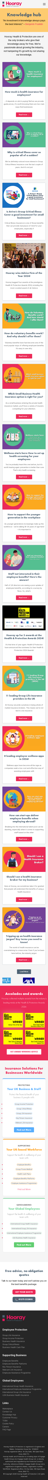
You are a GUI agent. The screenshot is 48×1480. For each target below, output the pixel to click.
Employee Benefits (10, 1361)
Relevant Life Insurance (12, 1370)
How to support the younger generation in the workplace (24, 516)
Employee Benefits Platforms (14, 1364)
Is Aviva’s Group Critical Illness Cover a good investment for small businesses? (24, 214)
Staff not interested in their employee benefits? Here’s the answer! (24, 577)
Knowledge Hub (9, 1415)
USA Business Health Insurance (15, 1395)
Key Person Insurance (11, 1367)
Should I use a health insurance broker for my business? (24, 878)
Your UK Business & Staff (24, 1089)
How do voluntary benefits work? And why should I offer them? (24, 335)
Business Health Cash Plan (13, 1347)
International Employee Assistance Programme (21, 1389)
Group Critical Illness (10, 1344)
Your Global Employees (24, 1209)
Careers (5, 1427)
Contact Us (7, 1412)
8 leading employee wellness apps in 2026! (24, 757)
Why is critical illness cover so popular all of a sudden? (24, 154)
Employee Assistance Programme (16, 1373)
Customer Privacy (9, 1418)
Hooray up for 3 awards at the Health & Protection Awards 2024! (24, 637)
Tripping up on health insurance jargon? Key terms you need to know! (24, 939)
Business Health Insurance (13, 1341)
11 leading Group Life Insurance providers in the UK (24, 697)
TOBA (4, 1421)
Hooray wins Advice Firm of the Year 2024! (24, 274)
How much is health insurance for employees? (24, 93)
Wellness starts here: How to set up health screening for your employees (24, 456)
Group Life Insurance (11, 1335)
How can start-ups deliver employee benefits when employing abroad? (24, 818)
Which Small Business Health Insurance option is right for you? (24, 395)
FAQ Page (6, 1430)
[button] (44, 4)
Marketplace (7, 1409)
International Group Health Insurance (17, 1386)
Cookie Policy (8, 1424)
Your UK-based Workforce (24, 1150)
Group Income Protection (13, 1338)
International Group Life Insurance (16, 1392)
